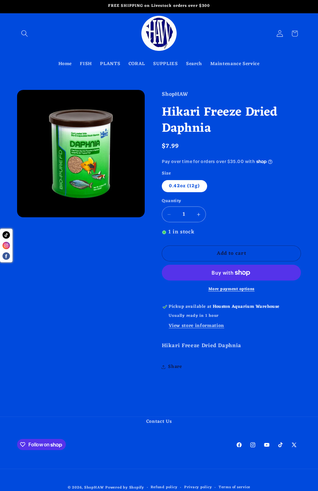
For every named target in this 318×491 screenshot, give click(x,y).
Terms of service (234, 487)
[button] (24, 33)
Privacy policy (198, 487)
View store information (196, 325)
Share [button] (175, 366)
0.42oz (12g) (184, 186)
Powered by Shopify (124, 487)
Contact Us (159, 422)
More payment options (231, 289)
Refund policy (164, 487)
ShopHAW (94, 487)
